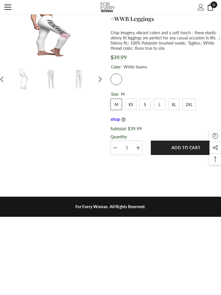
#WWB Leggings (132, 18)
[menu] (7, 7)
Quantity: (118, 136)
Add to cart (186, 147)
